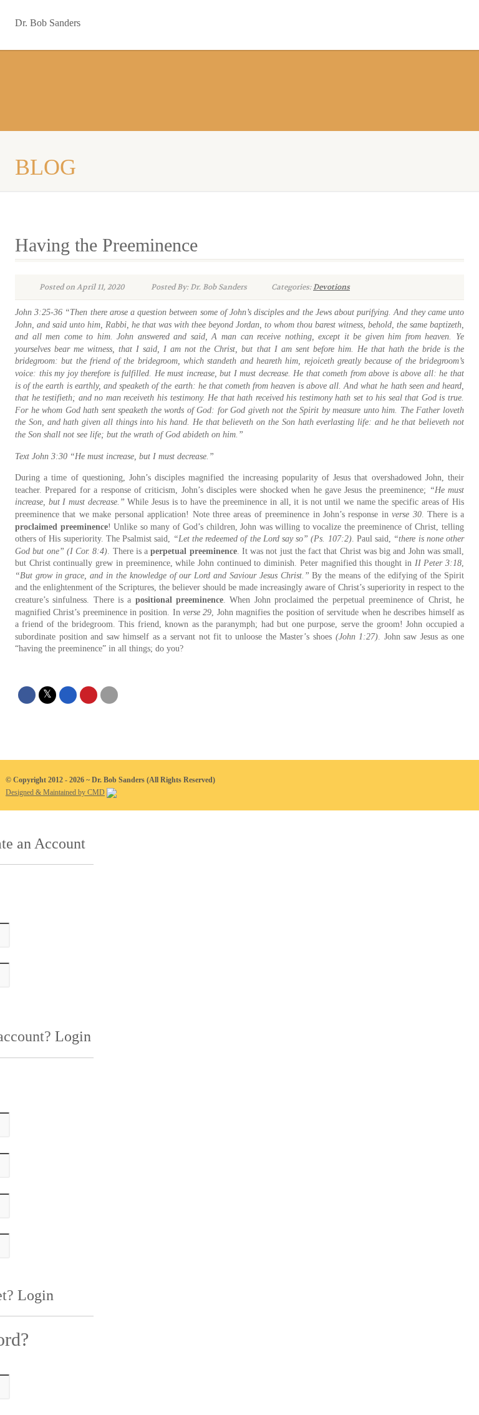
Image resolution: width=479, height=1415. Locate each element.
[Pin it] (88, 695)
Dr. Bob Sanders (47, 20)
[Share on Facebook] (27, 695)
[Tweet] (47, 695)
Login (73, 1036)
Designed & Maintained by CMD (55, 792)
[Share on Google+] (68, 695)
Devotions (331, 287)
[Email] (109, 695)
